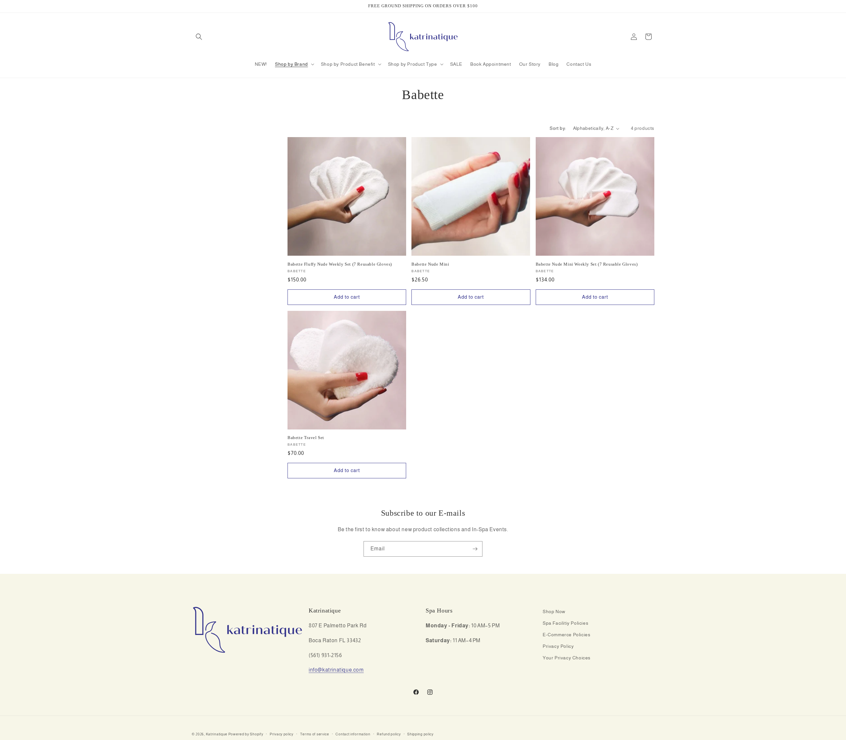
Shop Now (554, 611)
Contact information (352, 734)
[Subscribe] (475, 549)
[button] (199, 36)
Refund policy (389, 734)
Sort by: (558, 128)
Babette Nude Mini (430, 264)
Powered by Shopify (245, 734)
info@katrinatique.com (336, 670)
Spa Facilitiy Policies (565, 623)
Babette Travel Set (306, 437)
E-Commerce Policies (566, 634)
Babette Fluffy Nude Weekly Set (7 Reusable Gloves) (340, 264)
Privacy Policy (558, 646)
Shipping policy (420, 734)
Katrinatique (216, 734)
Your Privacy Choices (567, 658)
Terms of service (314, 734)
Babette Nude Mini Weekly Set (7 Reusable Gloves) (587, 264)
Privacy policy (281, 734)
